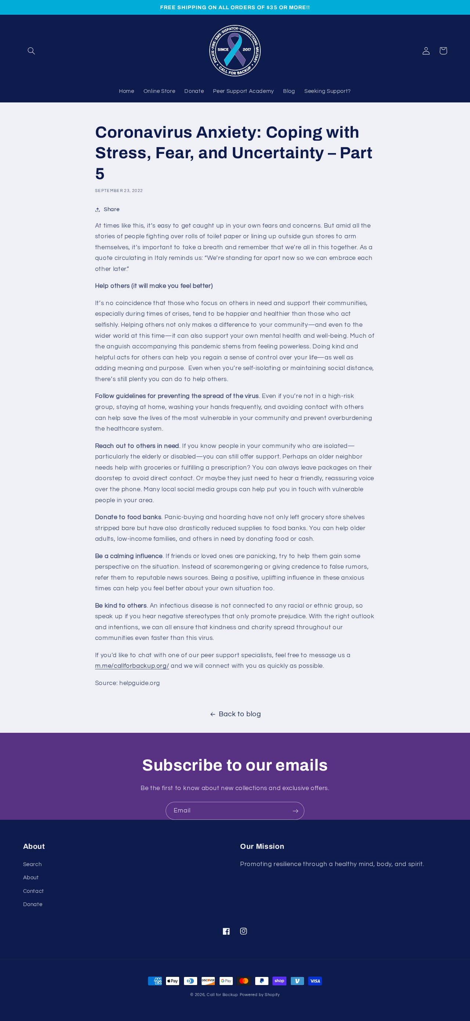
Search (32, 864)
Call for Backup (222, 995)
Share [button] (111, 209)
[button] (31, 50)
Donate (33, 904)
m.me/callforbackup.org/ (132, 666)
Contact (33, 891)
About (31, 877)
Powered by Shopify (260, 995)
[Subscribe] (295, 811)
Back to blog (240, 714)
